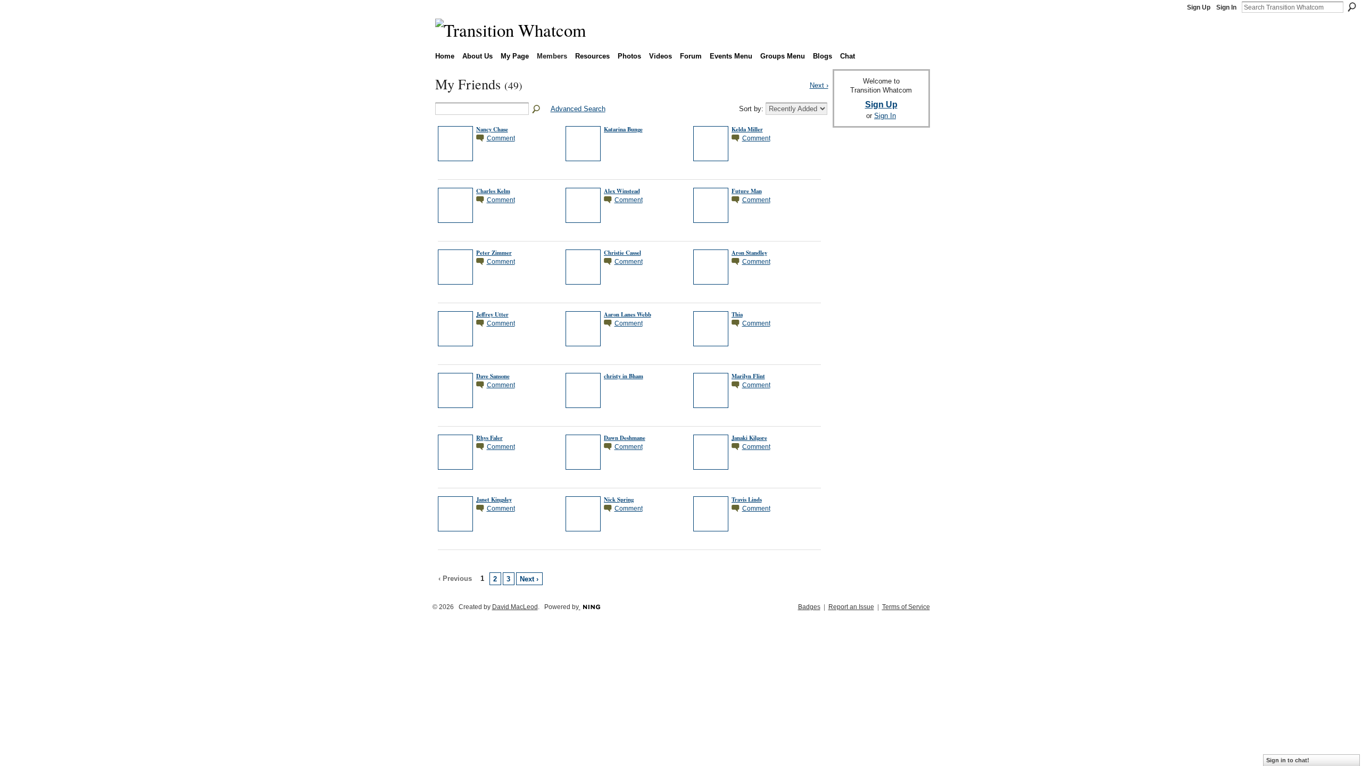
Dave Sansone (493, 376)
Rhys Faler (489, 438)
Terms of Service (906, 607)
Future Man (747, 191)
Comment (501, 138)
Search (1352, 7)
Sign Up (1198, 7)
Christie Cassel (622, 252)
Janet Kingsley (494, 499)
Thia (737, 314)
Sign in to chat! (1287, 760)
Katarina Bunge (623, 129)
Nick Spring (619, 499)
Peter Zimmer (494, 252)
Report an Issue (851, 607)
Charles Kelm (493, 191)
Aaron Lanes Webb (627, 314)
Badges (809, 607)
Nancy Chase (492, 129)
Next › (529, 579)
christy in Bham (623, 376)
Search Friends (537, 109)
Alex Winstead (622, 191)
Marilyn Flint (748, 376)
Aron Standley (749, 252)
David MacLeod (515, 607)
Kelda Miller (747, 129)
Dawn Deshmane (624, 438)
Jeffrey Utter (492, 314)
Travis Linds (747, 499)
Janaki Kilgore (749, 438)
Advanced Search (578, 109)
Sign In (1226, 7)
